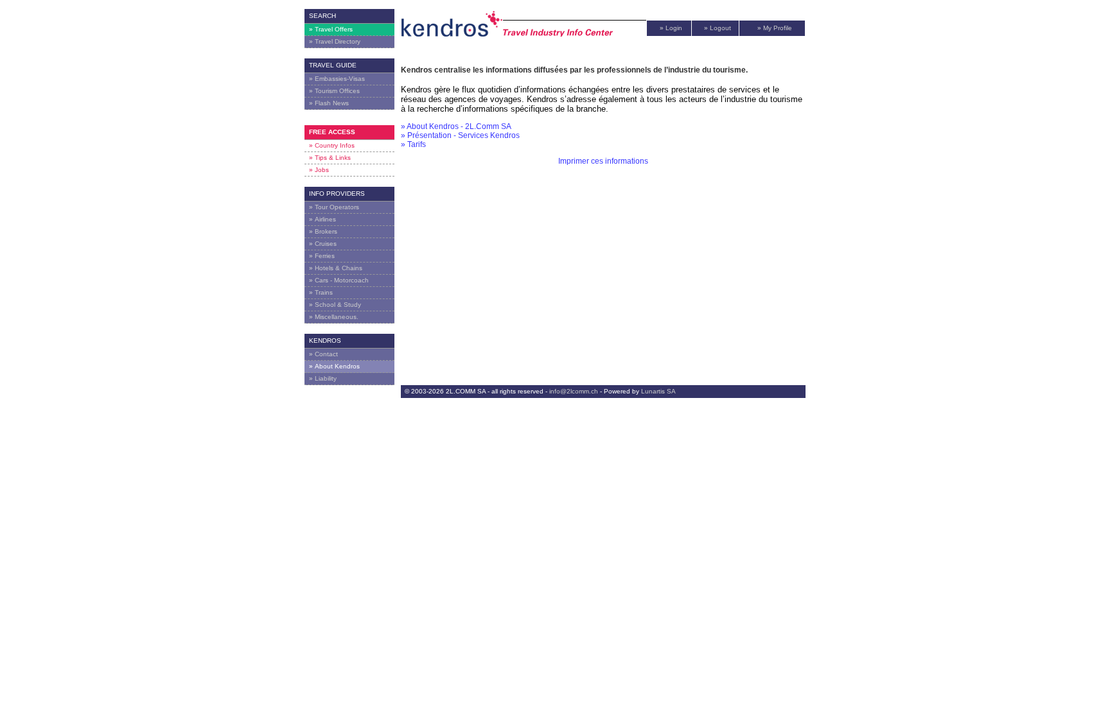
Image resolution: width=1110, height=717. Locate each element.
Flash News (329, 103)
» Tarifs (413, 144)
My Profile (774, 27)
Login (671, 27)
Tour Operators (334, 207)
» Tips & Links (330, 157)
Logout (717, 27)
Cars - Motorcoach (339, 280)
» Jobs (319, 169)
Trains (321, 292)
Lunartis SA (658, 391)
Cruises (323, 243)
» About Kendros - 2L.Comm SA (456, 126)
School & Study (335, 304)
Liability (323, 378)
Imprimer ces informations (603, 161)
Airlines (322, 219)
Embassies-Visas (337, 78)
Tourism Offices (334, 90)
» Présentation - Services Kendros (460, 135)
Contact (323, 354)
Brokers (323, 231)
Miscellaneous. (333, 316)
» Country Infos (332, 145)
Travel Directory (334, 41)
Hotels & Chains (335, 268)
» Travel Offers (331, 29)
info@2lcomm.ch (573, 391)
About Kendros (334, 366)
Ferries (322, 255)
